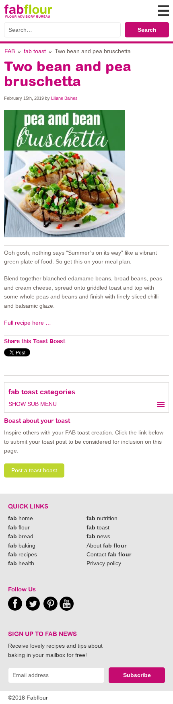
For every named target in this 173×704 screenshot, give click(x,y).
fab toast (35, 51)
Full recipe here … (28, 322)
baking (21, 545)
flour (19, 527)
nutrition (101, 518)
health (21, 563)
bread (20, 536)
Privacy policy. (104, 563)
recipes (22, 554)
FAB (9, 51)
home (20, 518)
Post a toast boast (34, 470)
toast (97, 527)
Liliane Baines (64, 98)
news (98, 536)
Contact (108, 554)
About (106, 545)
